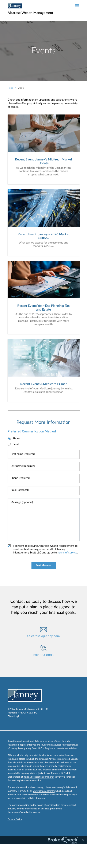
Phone (16, 438)
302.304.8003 (43, 655)
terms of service (67, 552)
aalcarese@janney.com (43, 636)
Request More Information (43, 422)
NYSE (28, 713)
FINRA (21, 713)
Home (10, 88)
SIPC (34, 713)
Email (15, 444)
